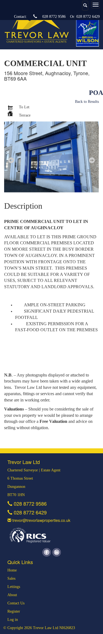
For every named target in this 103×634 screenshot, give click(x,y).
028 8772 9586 (54, 17)
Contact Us (15, 603)
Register (13, 611)
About (12, 595)
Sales (11, 578)
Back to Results (87, 102)
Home (12, 570)
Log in (12, 620)
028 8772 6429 (88, 17)
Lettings (13, 587)
